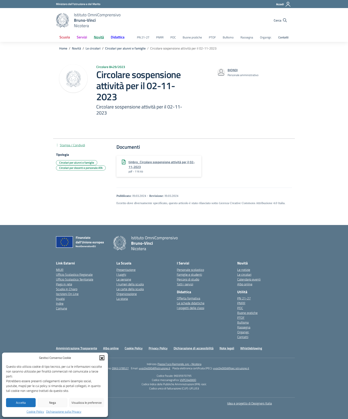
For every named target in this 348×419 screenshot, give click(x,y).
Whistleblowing (251, 348)
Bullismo (228, 37)
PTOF (212, 37)
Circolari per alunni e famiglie (76, 162)
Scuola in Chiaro (66, 289)
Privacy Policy (158, 348)
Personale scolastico (190, 269)
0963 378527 (120, 368)
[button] (102, 358)
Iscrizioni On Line (67, 293)
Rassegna (246, 37)
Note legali (227, 348)
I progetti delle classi (190, 307)
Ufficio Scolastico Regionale (74, 274)
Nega (52, 402)
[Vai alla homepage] (62, 20)
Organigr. (265, 37)
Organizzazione (126, 293)
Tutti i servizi (185, 284)
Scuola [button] (64, 37)
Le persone (123, 279)
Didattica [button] (117, 37)
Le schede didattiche (190, 303)
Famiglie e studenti (189, 274)
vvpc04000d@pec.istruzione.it (231, 368)
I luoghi (121, 274)
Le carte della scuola (130, 289)
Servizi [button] (82, 37)
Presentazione (126, 269)
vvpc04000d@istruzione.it (154, 368)
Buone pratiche (192, 37)
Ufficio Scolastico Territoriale (74, 279)
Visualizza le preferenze (86, 402)
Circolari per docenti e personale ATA (81, 168)
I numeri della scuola (130, 284)
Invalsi (60, 298)
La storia (122, 298)
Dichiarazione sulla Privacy (63, 411)
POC (173, 37)
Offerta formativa (188, 298)
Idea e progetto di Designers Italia (249, 403)
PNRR (160, 37)
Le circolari (244, 274)
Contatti (283, 37)
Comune (61, 308)
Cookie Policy (35, 411)
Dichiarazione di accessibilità (193, 348)
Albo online (244, 284)
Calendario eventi (249, 279)
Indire (59, 303)
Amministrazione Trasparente (76, 348)
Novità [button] (99, 37)
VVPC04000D (188, 380)
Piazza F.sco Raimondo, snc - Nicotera (179, 364)
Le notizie (243, 269)
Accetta (21, 402)
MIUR (59, 269)
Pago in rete (64, 284)
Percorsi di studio (188, 279)
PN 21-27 (143, 37)
